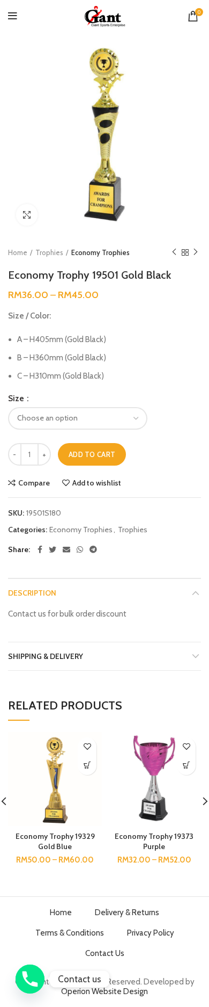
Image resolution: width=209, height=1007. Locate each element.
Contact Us (104, 953)
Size (17, 399)
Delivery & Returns (127, 912)
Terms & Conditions (69, 933)
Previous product (174, 252)
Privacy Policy (150, 933)
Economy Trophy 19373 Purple (154, 841)
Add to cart (92, 454)
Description (32, 593)
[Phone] (30, 979)
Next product (195, 252)
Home (17, 252)
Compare (34, 483)
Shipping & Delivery (45, 656)
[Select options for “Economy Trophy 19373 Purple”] (186, 765)
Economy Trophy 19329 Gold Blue (55, 841)
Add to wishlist (96, 483)
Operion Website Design (104, 991)
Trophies (49, 252)
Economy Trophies (100, 252)
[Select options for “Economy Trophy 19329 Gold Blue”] (87, 765)
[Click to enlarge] (27, 215)
